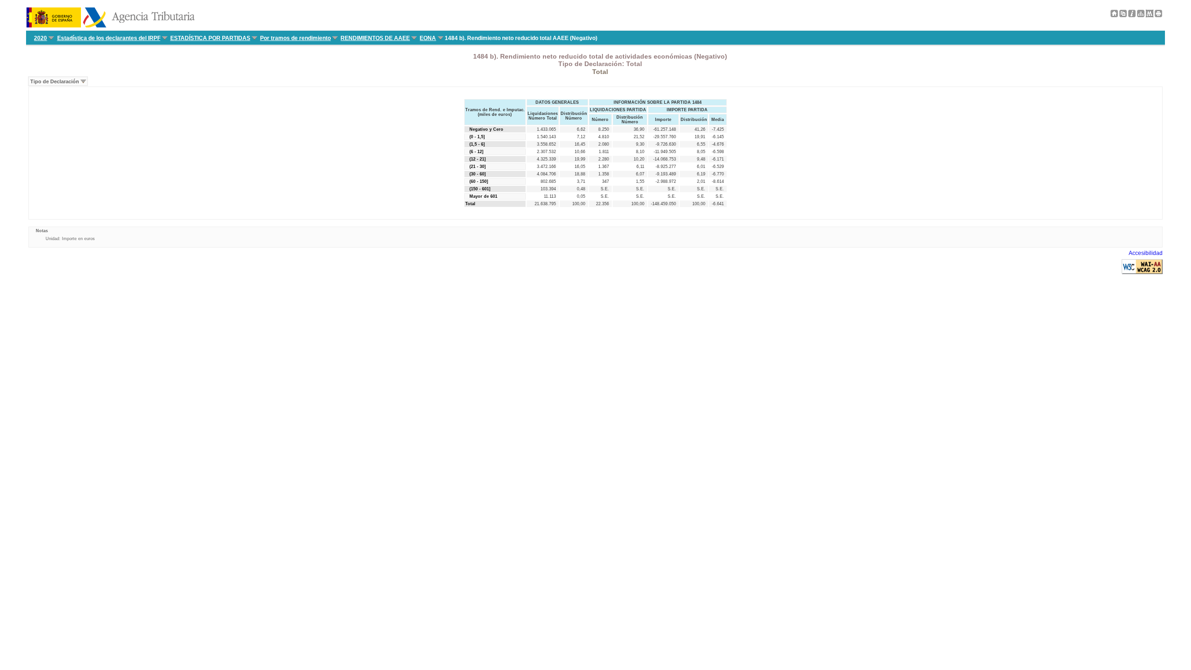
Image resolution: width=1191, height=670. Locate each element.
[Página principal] (1114, 15)
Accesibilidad (1146, 253)
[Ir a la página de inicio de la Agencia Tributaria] (110, 25)
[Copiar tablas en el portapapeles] (1123, 15)
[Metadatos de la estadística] (1149, 15)
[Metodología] (1132, 15)
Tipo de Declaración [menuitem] (54, 81)
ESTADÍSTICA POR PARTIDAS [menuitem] (210, 38)
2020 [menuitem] (40, 38)
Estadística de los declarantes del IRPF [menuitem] (109, 38)
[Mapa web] (1140, 15)
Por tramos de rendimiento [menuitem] (295, 38)
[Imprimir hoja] (1158, 15)
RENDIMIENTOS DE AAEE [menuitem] (375, 38)
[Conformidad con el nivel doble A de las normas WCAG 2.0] (1142, 272)
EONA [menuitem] (428, 38)
